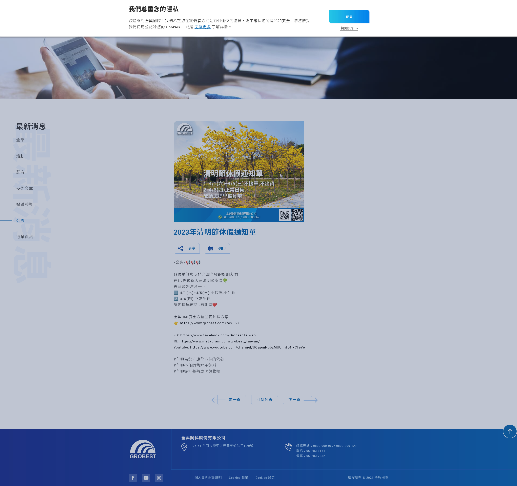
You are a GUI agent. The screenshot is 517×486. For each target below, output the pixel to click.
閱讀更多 (202, 27)
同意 (349, 17)
